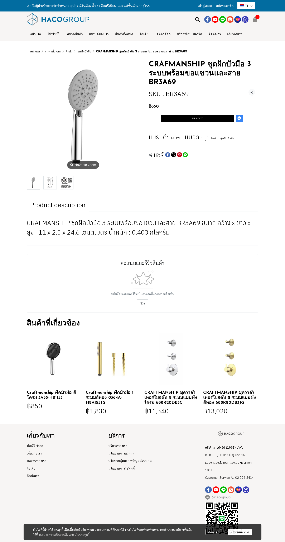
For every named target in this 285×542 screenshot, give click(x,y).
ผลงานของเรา (36, 461)
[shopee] (230, 19)
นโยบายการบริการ (121, 453)
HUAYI (175, 138)
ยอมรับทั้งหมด (240, 532)
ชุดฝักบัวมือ (84, 51)
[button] (246, 5)
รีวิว (142, 303)
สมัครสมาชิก (225, 6)
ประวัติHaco (35, 446)
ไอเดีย (31, 468)
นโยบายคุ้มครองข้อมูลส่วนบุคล (130, 461)
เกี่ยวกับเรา (34, 453)
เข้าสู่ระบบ (205, 6)
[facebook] (207, 19)
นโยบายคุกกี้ (82, 534)
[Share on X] (173, 154)
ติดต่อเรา (197, 118)
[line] (222, 19)
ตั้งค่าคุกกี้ (214, 532)
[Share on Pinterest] (179, 154)
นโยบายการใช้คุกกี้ (121, 468)
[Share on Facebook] (167, 154)
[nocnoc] (245, 19)
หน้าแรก (35, 51)
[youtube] (215, 19)
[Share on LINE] (185, 154)
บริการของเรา (117, 446)
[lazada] (237, 19)
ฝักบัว (69, 51)
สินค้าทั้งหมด (53, 51)
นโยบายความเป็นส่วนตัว (53, 534)
